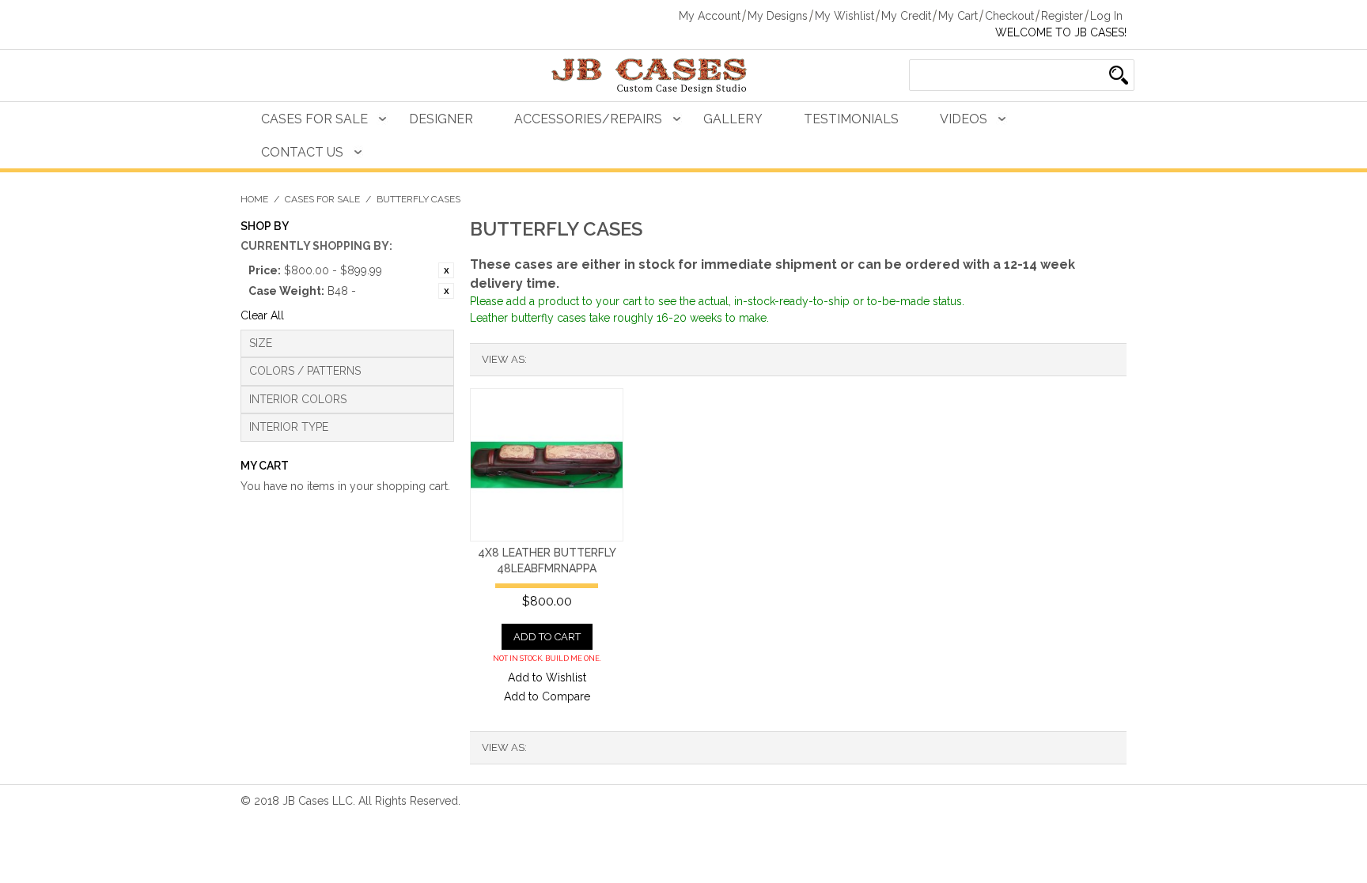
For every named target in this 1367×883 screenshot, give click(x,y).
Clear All (262, 315)
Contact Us (302, 152)
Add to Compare (547, 696)
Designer (441, 118)
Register (1062, 15)
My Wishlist (844, 15)
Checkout (1009, 15)
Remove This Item (446, 270)
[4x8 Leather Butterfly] (546, 464)
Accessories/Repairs (588, 118)
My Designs (778, 15)
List (570, 360)
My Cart (958, 15)
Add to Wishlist (547, 677)
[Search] (1118, 75)
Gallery (733, 118)
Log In (1106, 15)
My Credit (906, 15)
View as (503, 359)
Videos (963, 118)
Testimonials (851, 118)
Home (254, 199)
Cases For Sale (314, 118)
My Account (709, 15)
